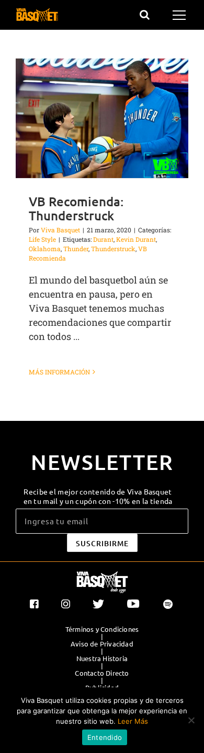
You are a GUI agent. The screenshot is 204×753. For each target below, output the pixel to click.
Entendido (104, 737)
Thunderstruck (113, 248)
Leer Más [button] (133, 721)
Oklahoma (45, 248)
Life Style (42, 239)
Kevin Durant (136, 239)
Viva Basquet (60, 230)
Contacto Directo (102, 673)
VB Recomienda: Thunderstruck (76, 208)
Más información (59, 372)
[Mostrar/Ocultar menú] (180, 15)
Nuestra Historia (102, 658)
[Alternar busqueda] (145, 14)
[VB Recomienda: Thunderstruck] (102, 118)
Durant (103, 239)
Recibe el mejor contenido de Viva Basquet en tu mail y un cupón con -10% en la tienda (98, 496)
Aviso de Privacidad (102, 644)
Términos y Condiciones (102, 629)
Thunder (75, 248)
